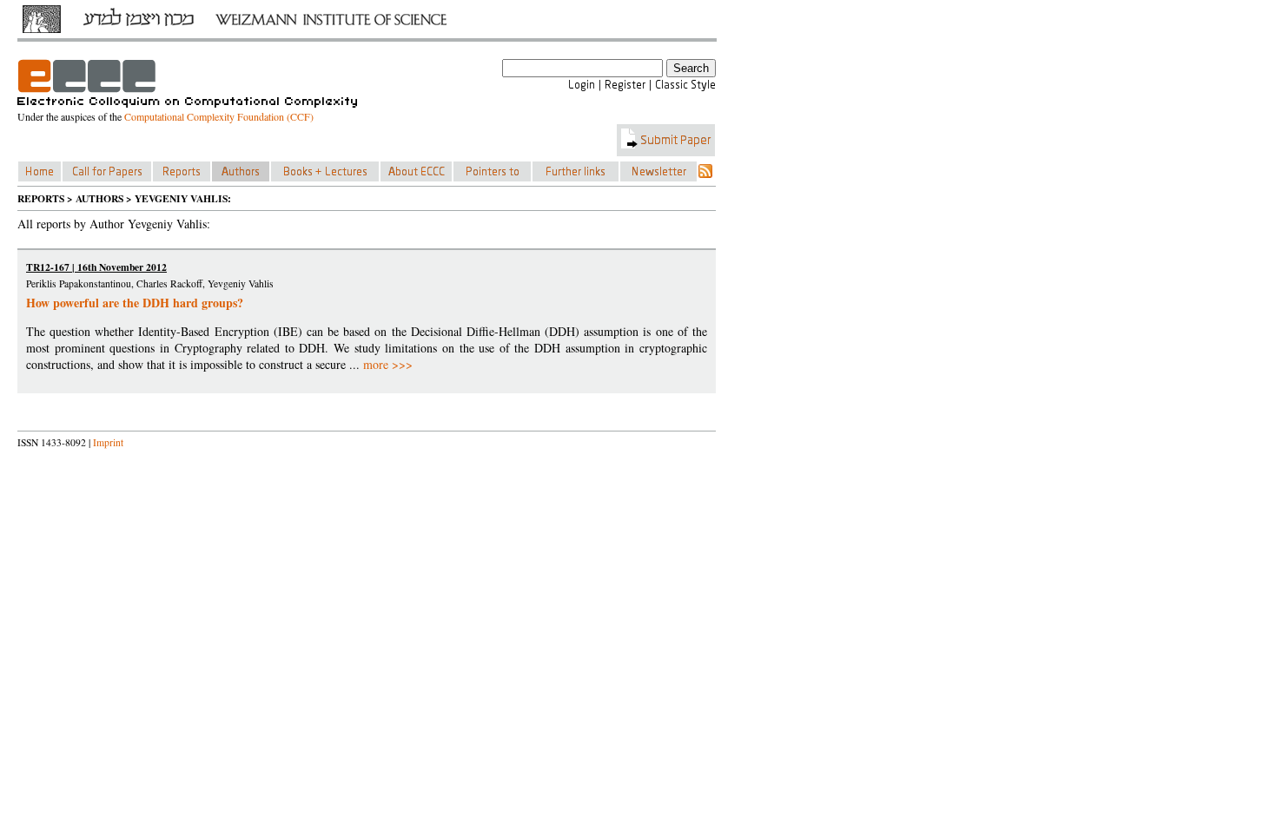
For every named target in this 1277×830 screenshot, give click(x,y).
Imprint (108, 442)
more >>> (388, 364)
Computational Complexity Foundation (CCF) (219, 116)
